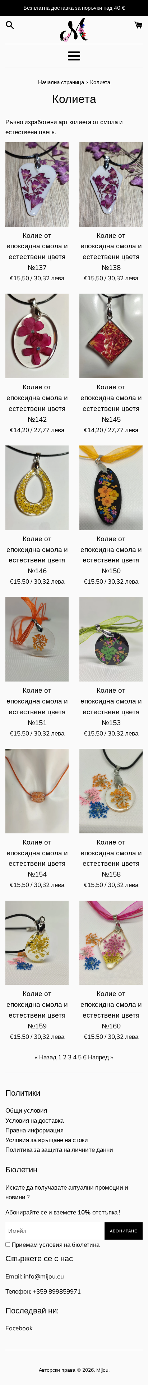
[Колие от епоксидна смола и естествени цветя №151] (37, 639)
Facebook (19, 1328)
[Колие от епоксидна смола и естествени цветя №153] (111, 639)
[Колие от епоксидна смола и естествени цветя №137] (37, 184)
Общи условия (26, 1110)
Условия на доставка (34, 1120)
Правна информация (34, 1130)
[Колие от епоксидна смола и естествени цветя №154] (37, 791)
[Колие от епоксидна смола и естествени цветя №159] (37, 943)
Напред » (100, 1057)
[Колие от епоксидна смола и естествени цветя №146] (37, 487)
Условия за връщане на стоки (46, 1140)
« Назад (45, 1057)
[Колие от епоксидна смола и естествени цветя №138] (111, 184)
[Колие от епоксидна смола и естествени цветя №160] (111, 943)
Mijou (102, 1370)
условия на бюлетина (69, 1244)
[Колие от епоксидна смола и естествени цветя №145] (111, 336)
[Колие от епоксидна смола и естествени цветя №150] (111, 487)
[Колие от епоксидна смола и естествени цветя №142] (37, 336)
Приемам (55, 1244)
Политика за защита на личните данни (59, 1149)
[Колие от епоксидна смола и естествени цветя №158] (111, 791)
